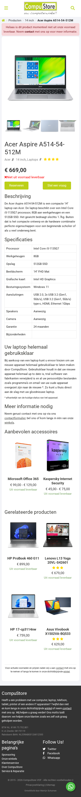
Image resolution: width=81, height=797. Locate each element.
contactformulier (15, 418)
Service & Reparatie (13, 771)
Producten (14, 20)
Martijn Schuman (48, 791)
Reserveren (16, 185)
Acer (7, 159)
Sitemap (50, 785)
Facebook (53, 753)
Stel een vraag (56, 185)
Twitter (51, 749)
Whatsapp (53, 758)
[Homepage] (3, 20)
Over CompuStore (12, 767)
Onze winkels (9, 758)
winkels (9, 422)
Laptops (32, 159)
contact (29, 31)
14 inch (29, 20)
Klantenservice (10, 762)
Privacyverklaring (35, 785)
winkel (66, 671)
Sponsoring (8, 754)
